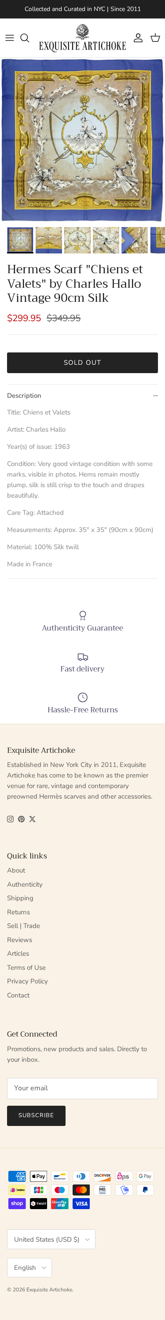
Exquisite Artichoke (49, 1289)
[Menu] (9, 38)
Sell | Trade (23, 925)
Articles (18, 953)
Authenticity (25, 884)
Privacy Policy (27, 981)
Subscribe (36, 1115)
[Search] (29, 38)
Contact (18, 995)
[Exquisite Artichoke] (82, 38)
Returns (18, 912)
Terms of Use (26, 967)
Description (24, 395)
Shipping (20, 898)
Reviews (19, 939)
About (16, 870)
